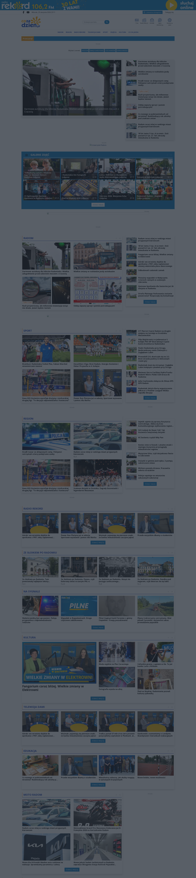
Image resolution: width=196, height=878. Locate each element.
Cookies (72, 474)
